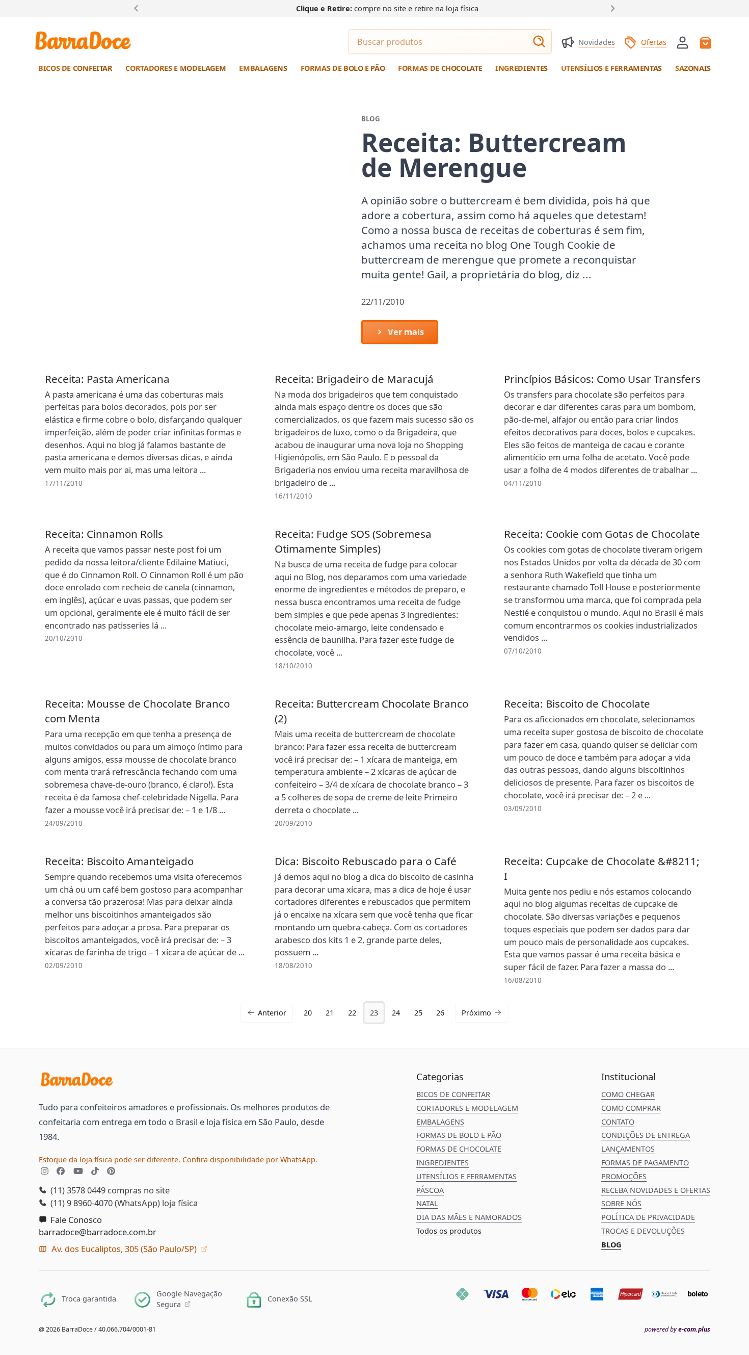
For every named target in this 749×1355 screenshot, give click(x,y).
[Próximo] (610, 8)
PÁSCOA (430, 1190)
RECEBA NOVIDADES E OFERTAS (655, 1190)
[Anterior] (138, 8)
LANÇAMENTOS (628, 1149)
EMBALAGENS (440, 1122)
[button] (682, 41)
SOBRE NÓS (621, 1203)
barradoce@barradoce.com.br (97, 1232)
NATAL (427, 1203)
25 (418, 1013)
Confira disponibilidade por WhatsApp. (249, 1159)
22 (352, 1013)
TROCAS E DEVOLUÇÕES (643, 1231)
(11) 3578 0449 (76, 1190)
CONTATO (617, 1122)
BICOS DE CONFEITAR (453, 1094)
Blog (611, 1244)
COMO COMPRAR (631, 1108)
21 (330, 1013)
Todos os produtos (448, 1231)
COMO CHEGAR (628, 1094)
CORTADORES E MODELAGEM (467, 1108)
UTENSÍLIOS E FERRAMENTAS (466, 1176)
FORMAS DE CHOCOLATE (458, 1149)
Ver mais (405, 331)
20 (308, 1013)
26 (440, 1013)
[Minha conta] (682, 42)
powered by (677, 1329)
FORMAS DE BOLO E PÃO (458, 1135)
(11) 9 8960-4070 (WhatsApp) (104, 1203)
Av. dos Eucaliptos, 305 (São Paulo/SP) (124, 1249)
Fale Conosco (75, 1220)
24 (396, 1013)
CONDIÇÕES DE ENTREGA (645, 1135)
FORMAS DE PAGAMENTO (645, 1162)
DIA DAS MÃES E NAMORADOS (469, 1217)
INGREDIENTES (442, 1162)
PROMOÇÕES (624, 1176)
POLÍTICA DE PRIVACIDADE (648, 1217)
